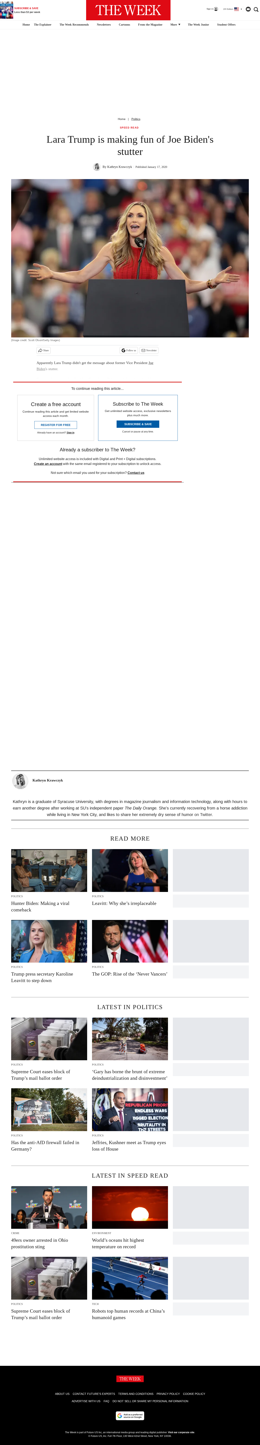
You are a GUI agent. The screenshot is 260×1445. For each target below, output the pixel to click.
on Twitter (203, 814)
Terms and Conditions (135, 1393)
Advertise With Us (86, 1401)
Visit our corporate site (181, 1432)
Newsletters (104, 24)
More (174, 24)
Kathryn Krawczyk (119, 167)
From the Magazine (150, 24)
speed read (129, 127)
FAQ (106, 1401)
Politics (135, 119)
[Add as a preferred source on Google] (130, 1415)
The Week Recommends (74, 24)
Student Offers (226, 24)
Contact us (136, 472)
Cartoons (124, 24)
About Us (62, 1393)
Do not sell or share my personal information (150, 1401)
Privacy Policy (168, 1393)
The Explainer (42, 24)
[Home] (26, 24)
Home (122, 119)
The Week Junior (198, 24)
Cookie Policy (194, 1393)
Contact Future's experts (94, 1393)
